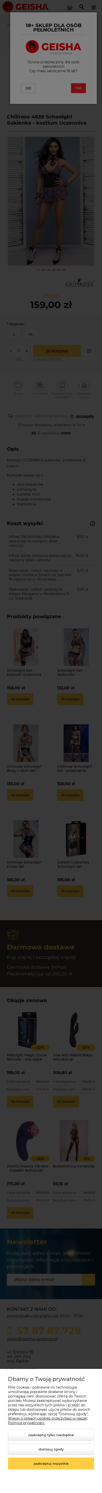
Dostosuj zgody (51, 1449)
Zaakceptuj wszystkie (51, 1463)
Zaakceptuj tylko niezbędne (51, 1435)
